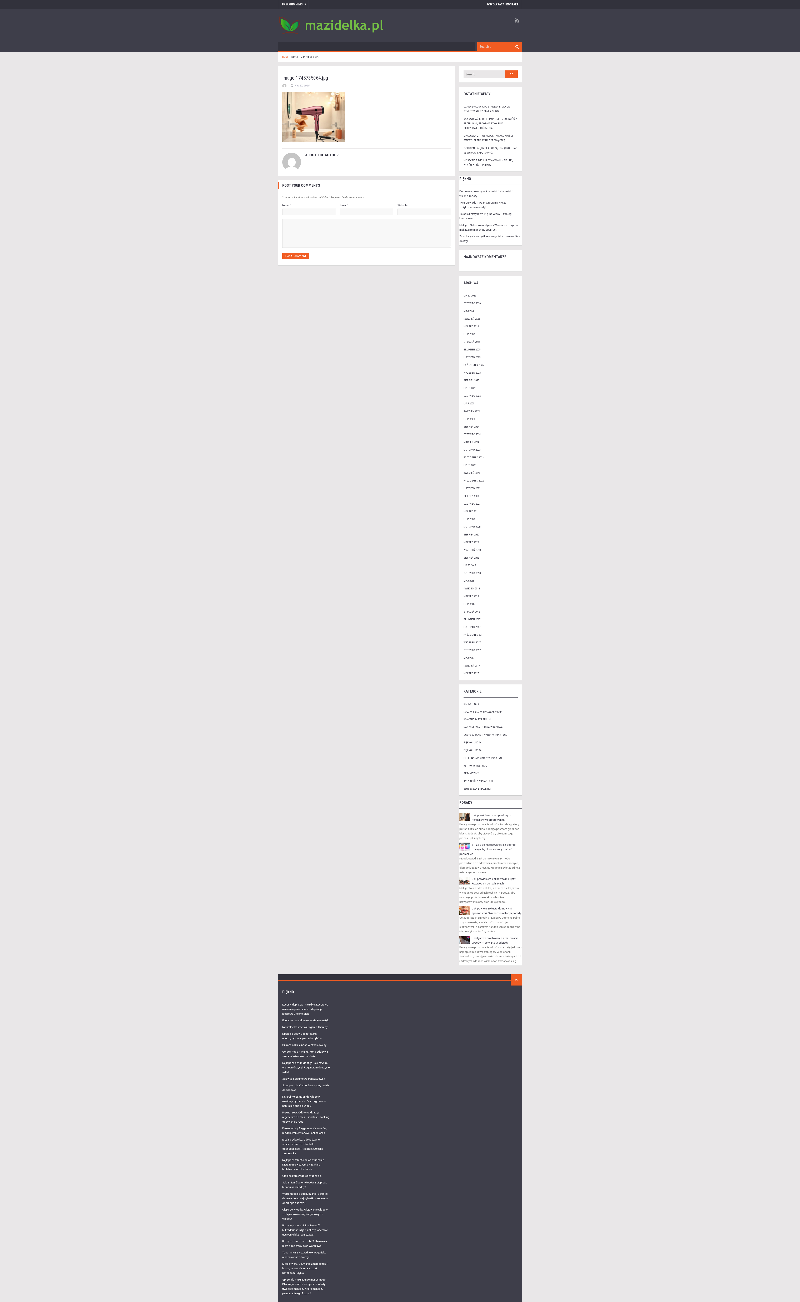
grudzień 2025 (472, 349)
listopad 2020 (472, 526)
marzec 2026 (471, 326)
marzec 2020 (471, 542)
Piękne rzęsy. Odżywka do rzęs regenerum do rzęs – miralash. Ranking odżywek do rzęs (305, 1117)
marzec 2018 (471, 596)
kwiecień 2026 (472, 318)
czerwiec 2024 (472, 434)
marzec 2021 (471, 511)
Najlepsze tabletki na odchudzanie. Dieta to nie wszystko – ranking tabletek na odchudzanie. (303, 1164)
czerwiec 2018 (472, 573)
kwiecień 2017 (472, 665)
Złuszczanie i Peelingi (477, 788)
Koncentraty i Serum (477, 719)
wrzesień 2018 (472, 550)
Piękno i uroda (473, 742)
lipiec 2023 (470, 465)
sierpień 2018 (471, 557)
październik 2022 (474, 480)
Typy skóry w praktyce (478, 781)
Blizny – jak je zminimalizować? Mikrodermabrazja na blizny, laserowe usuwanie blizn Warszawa (305, 1230)
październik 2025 (474, 364)
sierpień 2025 (471, 380)
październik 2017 (474, 634)
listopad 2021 (472, 488)
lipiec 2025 (470, 388)
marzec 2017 (471, 673)
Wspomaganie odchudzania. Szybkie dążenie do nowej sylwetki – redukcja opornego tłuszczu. (305, 1198)
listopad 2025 (472, 357)
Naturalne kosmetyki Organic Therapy (305, 1027)
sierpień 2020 (471, 534)
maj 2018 (469, 580)
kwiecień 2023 (472, 472)
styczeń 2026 (472, 341)
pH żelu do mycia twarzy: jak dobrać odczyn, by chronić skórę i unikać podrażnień (487, 849)
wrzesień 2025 (472, 372)
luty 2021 (469, 519)
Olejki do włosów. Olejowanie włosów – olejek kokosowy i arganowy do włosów (305, 1214)
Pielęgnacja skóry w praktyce (483, 757)
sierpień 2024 (471, 426)
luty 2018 (469, 603)
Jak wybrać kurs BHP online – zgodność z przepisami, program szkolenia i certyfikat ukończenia (490, 123)
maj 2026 (469, 311)
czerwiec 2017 (472, 650)
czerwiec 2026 (472, 303)
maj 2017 (469, 657)
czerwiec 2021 (472, 503)
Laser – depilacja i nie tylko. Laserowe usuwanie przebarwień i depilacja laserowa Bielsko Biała (305, 1009)
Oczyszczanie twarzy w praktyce (485, 734)
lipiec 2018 (470, 565)
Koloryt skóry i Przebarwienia (483, 711)
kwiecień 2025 (472, 411)
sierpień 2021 (471, 496)
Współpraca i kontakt (503, 4)
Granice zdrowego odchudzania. (302, 1175)
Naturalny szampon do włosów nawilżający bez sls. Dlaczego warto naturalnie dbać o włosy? (304, 1101)
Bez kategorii (472, 703)
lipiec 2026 (470, 295)
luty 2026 (469, 334)
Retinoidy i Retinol (475, 765)
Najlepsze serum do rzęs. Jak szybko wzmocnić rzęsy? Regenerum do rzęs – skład (306, 1067)
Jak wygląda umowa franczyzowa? (303, 1078)
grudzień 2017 (472, 619)
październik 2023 (474, 457)
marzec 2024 (471, 442)
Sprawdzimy (471, 773)
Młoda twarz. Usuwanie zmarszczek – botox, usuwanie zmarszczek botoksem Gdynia (305, 1268)
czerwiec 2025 (472, 395)
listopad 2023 (472, 449)
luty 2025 (469, 418)
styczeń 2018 (472, 611)
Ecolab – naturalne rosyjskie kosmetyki (305, 1020)
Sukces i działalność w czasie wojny (304, 1045)
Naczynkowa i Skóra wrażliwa (483, 727)
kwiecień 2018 (472, 588)
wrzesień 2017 (472, 642)
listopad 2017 (472, 627)
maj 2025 (469, 403)
